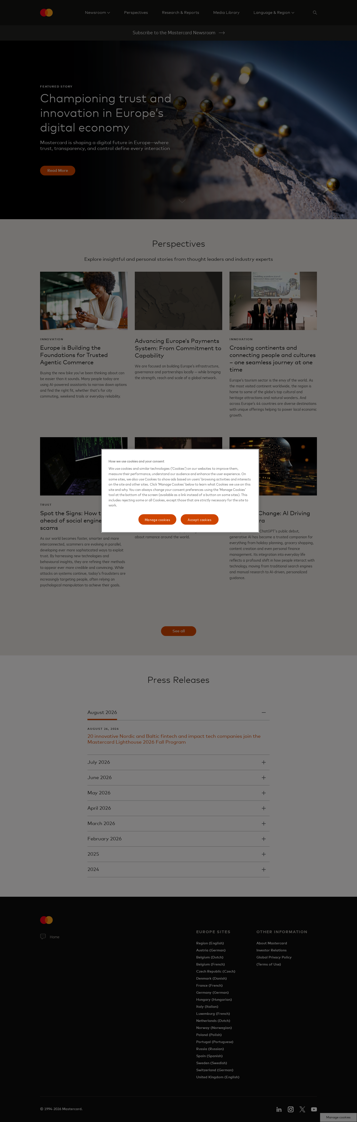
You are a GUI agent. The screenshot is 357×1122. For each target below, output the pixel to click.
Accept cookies (200, 519)
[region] (180, 491)
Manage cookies (157, 519)
